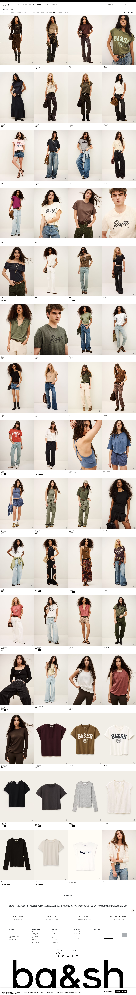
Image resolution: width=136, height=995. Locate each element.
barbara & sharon (78, 933)
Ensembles (66, 12)
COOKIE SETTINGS (108, 991)
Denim (30, 12)
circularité (54, 937)
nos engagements (56, 931)
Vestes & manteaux (11, 12)
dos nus (34, 939)
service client (12, 931)
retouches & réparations (14, 934)
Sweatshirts (60, 12)
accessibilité (11, 941)
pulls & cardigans (36, 937)
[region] (68, 991)
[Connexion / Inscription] (128, 4)
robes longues (35, 942)
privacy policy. (14, 993)
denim (33, 941)
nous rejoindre (77, 931)
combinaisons (35, 933)
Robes (4, 12)
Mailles (25, 12)
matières (54, 934)
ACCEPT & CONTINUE (121, 991)
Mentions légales (12, 939)
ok (124, 934)
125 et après (76, 934)
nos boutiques (77, 937)
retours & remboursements (14, 936)
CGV (10, 937)
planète (53, 933)
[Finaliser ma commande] (132, 4)
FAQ (10, 933)
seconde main (55, 942)
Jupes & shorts (36, 12)
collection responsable (57, 941)
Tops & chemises (19, 12)
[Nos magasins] (125, 4)
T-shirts (54, 12)
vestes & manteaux (36, 936)
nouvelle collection (78, 936)
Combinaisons (49, 12)
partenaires (54, 936)
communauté (55, 939)
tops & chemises (35, 934)
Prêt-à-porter (7, 910)
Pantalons (42, 12)
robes (33, 931)
